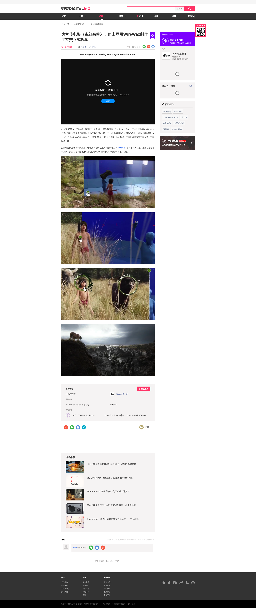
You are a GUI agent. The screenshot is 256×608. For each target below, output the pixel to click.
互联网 (166, 129)
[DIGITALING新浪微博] (181, 582)
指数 (157, 16)
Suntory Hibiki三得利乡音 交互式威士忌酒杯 (108, 491)
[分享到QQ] (153, 46)
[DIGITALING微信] (175, 582)
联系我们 (86, 585)
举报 (129, 47)
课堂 (174, 16)
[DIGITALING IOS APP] (169, 582)
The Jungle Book (170, 117)
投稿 (84, 595)
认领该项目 (143, 389)
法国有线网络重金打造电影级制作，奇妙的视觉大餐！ (112, 463)
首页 (63, 16)
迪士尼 (184, 117)
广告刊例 (86, 592)
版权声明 (107, 592)
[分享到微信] (144, 46)
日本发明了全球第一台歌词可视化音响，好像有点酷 (111, 505)
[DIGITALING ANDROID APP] (164, 582)
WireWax (122, 147)
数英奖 (191, 16)
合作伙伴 (64, 585)
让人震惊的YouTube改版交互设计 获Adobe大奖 (110, 477)
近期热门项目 (80, 24)
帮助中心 (107, 582)
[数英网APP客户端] (200, 30)
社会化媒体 (177, 129)
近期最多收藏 (97, 24)
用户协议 (107, 589)
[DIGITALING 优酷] (193, 582)
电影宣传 (167, 123)
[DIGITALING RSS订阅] (187, 582)
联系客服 (107, 595)
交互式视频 (179, 123)
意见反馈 (107, 585)
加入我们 (64, 592)
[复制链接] (84, 427)
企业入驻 (86, 582)
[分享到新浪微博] (148, 46)
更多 (191, 85)
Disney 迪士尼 (179, 53)
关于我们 (64, 582)
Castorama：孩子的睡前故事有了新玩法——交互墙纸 (113, 519)
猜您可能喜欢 (168, 104)
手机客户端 (65, 589)
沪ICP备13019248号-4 (92, 604)
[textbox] (151, 9)
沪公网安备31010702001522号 (114, 604)
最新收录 (65, 24)
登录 (75, 547)
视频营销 (167, 111)
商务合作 (86, 589)
